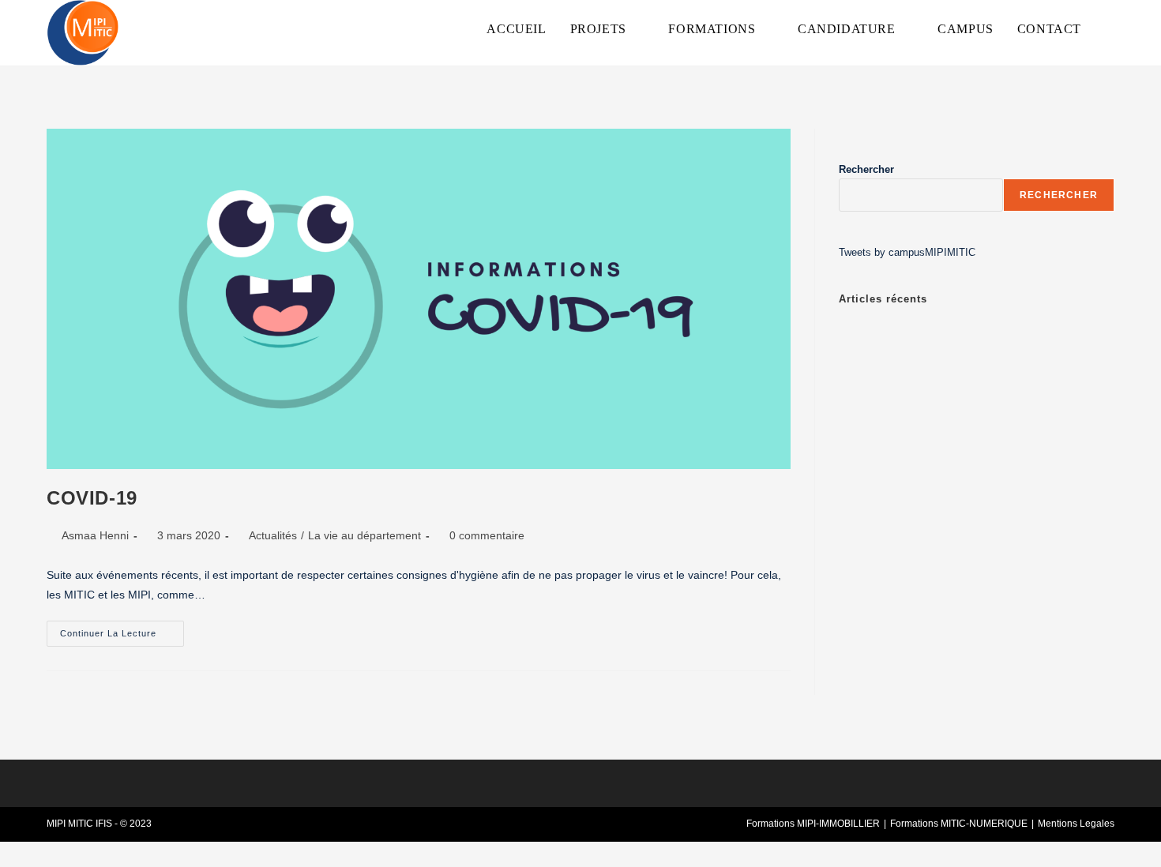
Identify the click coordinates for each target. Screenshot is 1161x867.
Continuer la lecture (122, 629)
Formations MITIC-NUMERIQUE (959, 823)
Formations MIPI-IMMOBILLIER (813, 823)
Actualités (273, 535)
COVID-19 (92, 498)
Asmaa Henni (95, 535)
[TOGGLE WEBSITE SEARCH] (1109, 29)
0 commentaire (486, 535)
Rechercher (866, 169)
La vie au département (364, 535)
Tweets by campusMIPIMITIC (907, 252)
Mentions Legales (1076, 823)
